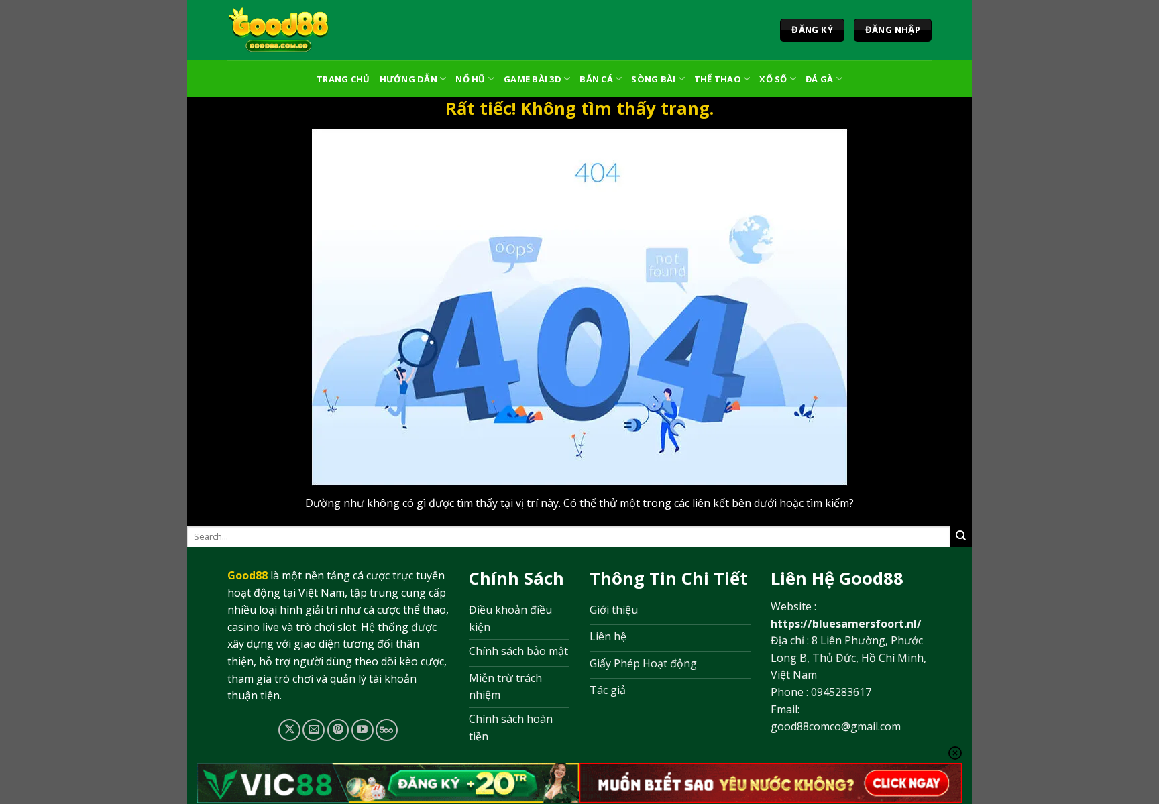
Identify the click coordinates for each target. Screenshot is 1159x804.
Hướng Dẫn (408, 79)
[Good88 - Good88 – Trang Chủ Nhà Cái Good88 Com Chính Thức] (278, 30)
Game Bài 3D (532, 79)
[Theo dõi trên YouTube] (362, 730)
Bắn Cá (596, 79)
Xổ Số (773, 79)
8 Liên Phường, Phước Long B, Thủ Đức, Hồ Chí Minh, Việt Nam (848, 657)
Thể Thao (717, 79)
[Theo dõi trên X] (289, 730)
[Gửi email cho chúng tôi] (313, 730)
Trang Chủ (343, 79)
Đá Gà (819, 79)
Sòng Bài (653, 79)
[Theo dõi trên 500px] (387, 730)
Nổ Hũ (470, 79)
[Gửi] (961, 536)
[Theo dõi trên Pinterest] (338, 730)
